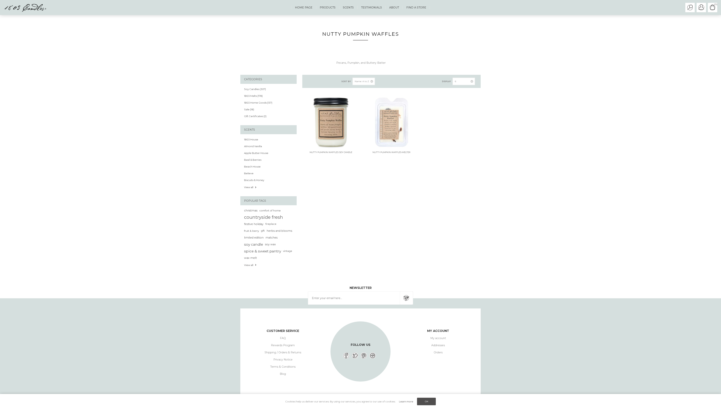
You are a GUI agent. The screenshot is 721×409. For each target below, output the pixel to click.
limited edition (254, 237)
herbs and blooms (279, 231)
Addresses (438, 345)
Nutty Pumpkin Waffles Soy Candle (331, 152)
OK (426, 401)
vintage (287, 251)
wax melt (250, 258)
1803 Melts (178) (253, 95)
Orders (438, 352)
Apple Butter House (256, 153)
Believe (248, 173)
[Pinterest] (363, 355)
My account (438, 338)
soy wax (270, 244)
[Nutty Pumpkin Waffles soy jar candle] (330, 122)
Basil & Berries (252, 159)
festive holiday (253, 224)
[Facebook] (346, 355)
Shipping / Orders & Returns (283, 352)
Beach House (252, 166)
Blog (283, 374)
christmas (250, 210)
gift (263, 230)
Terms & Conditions (283, 366)
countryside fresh (263, 217)
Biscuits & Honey (254, 180)
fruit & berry (251, 230)
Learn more (406, 401)
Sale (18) (249, 109)
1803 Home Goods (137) (258, 102)
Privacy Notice (283, 359)
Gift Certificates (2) (255, 116)
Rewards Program (283, 345)
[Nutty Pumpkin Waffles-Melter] (391, 122)
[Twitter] (355, 355)
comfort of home (270, 210)
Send (406, 298)
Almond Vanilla (253, 146)
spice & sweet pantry (262, 251)
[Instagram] (372, 355)
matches (271, 237)
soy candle (253, 244)
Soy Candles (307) (255, 89)
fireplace (270, 224)
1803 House (251, 139)
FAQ (283, 338)
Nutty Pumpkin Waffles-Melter (391, 152)
